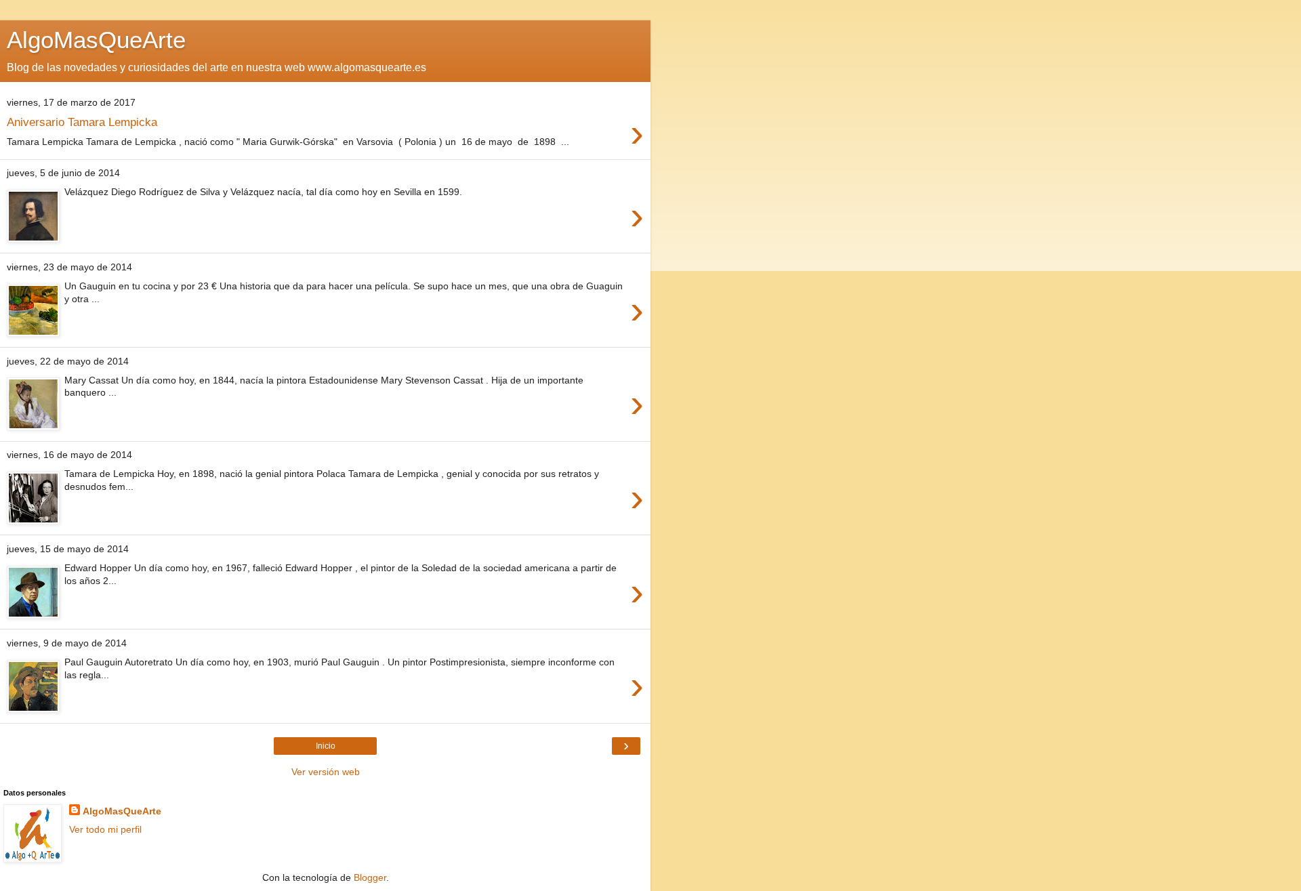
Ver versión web (325, 771)
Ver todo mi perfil (105, 829)
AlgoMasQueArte (122, 811)
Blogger (370, 877)
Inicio (325, 746)
